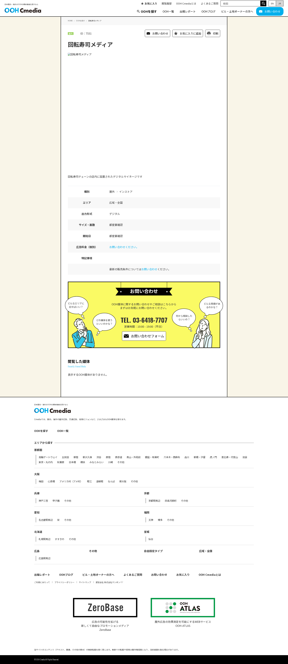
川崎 (110, 462)
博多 (160, 520)
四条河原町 (170, 501)
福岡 (146, 512)
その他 (120, 462)
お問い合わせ (272, 11)
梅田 (41, 481)
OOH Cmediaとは (186, 3)
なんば (111, 481)
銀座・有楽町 (152, 457)
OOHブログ (209, 11)
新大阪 (122, 481)
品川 (186, 457)
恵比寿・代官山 (230, 457)
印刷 (215, 33)
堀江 (89, 481)
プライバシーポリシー (64, 582)
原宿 (108, 457)
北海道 (38, 531)
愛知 (37, 512)
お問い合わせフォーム (147, 336)
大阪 (37, 474)
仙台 (150, 539)
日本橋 (72, 462)
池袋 (244, 457)
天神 (150, 520)
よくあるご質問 (209, 3)
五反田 (65, 457)
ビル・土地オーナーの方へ (237, 11)
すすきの (59, 539)
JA (279, 3)
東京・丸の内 (46, 462)
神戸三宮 (43, 501)
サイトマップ (85, 582)
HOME (70, 21)
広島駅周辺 (44, 558)
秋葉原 (60, 462)
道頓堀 (99, 481)
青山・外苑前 (133, 457)
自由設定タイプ (153, 551)
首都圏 (38, 449)
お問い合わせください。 (124, 247)
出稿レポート (188, 11)
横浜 (82, 462)
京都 (146, 493)
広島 (37, 551)
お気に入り (151, 3)
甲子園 (56, 501)
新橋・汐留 (199, 457)
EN (272, 3)
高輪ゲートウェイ (48, 457)
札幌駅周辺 (44, 539)
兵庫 (37, 493)
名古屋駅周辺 (46, 520)
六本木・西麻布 (172, 457)
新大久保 (87, 457)
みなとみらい (97, 462)
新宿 (76, 457)
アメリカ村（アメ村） (71, 481)
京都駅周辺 (154, 501)
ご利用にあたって (42, 582)
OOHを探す (149, 11)
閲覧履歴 (167, 3)
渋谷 (98, 457)
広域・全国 (205, 551)
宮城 (146, 531)
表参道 (118, 457)
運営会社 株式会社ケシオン (108, 582)
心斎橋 (51, 481)
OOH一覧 (168, 11)
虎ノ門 (213, 457)
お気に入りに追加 (190, 33)
